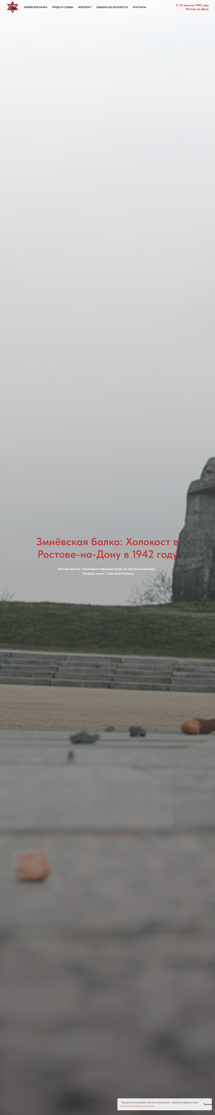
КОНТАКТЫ (139, 7)
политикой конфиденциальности (138, 1106)
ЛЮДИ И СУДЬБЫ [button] (62, 7)
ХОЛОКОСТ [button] (85, 7)
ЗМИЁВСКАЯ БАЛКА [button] (35, 7)
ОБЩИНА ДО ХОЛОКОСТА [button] (112, 7)
